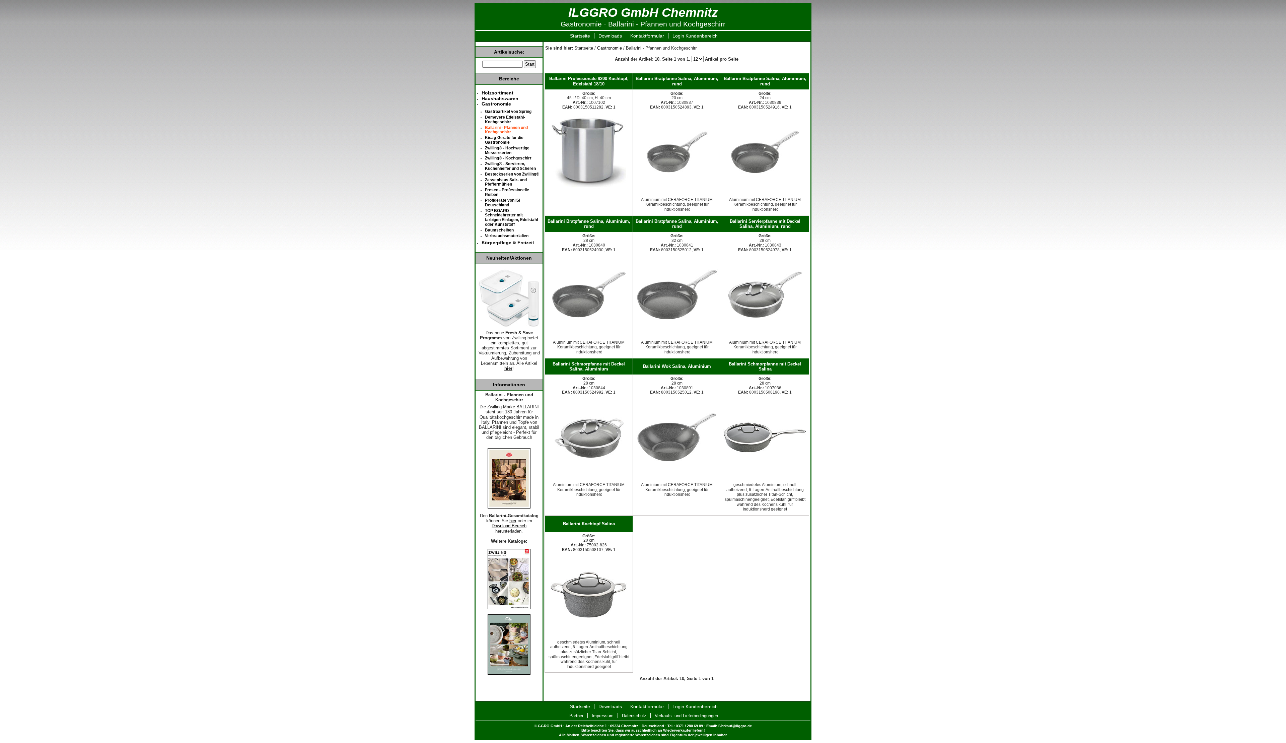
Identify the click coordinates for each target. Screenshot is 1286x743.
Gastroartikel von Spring (508, 112)
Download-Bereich (509, 526)
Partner (576, 715)
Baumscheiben (499, 230)
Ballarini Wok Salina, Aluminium (677, 366)
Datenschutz (634, 715)
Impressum (603, 715)
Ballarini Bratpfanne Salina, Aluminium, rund (677, 81)
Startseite (580, 36)
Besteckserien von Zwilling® (512, 174)
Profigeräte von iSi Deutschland (502, 202)
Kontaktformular (647, 36)
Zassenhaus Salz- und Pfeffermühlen (506, 182)
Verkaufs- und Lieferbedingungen (686, 715)
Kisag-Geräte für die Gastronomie (504, 140)
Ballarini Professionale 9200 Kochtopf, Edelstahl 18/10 (589, 81)
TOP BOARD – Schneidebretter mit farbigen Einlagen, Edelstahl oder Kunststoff (511, 217)
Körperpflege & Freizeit (508, 242)
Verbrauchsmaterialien (506, 236)
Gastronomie (609, 48)
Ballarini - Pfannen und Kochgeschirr (506, 130)
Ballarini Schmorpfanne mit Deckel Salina (765, 366)
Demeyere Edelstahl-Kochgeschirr (505, 119)
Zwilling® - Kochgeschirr (508, 158)
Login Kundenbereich (695, 36)
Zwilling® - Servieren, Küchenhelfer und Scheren (510, 166)
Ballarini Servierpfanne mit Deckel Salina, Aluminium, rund (765, 224)
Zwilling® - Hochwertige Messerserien (507, 150)
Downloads (610, 36)
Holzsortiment (497, 92)
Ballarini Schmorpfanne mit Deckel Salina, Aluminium (589, 366)
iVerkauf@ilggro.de (735, 726)
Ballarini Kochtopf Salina (589, 523)
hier (508, 368)
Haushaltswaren (500, 98)
